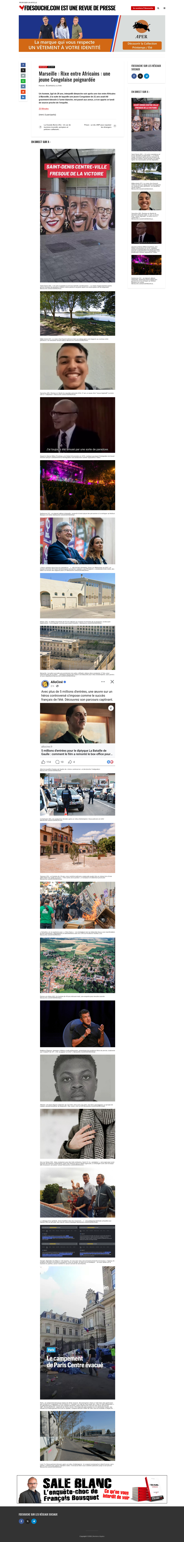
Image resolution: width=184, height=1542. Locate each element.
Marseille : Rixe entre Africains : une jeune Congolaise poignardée (74, 76)
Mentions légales (98, 1536)
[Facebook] (134, 76)
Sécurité (51, 67)
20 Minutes (44, 109)
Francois (42, 86)
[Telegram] (146, 76)
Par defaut (43, 67)
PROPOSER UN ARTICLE (28, 2)
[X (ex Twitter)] (140, 76)
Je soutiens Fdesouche (143, 8)
